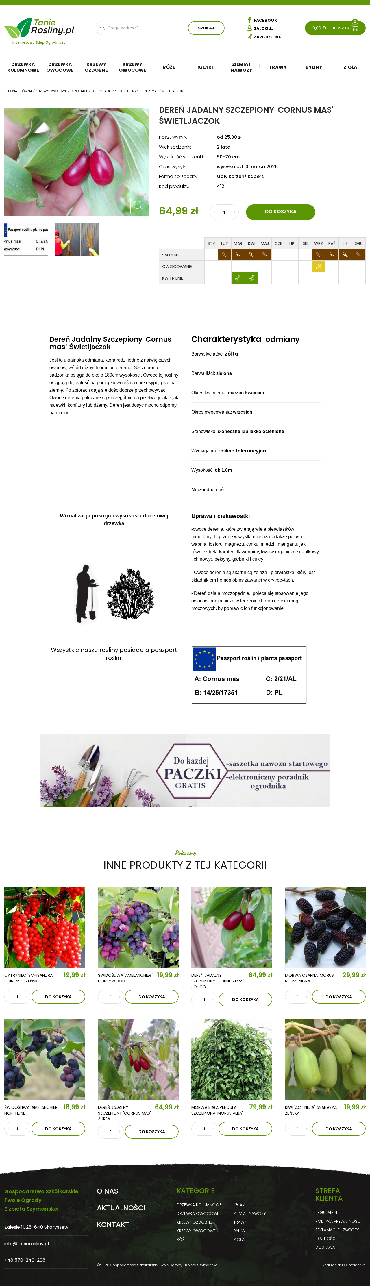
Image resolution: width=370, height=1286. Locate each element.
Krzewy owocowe (132, 67)
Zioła (350, 67)
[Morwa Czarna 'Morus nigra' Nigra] (325, 927)
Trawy (278, 67)
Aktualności (121, 1208)
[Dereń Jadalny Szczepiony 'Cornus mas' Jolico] (231, 927)
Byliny (314, 67)
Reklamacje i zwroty (337, 1230)
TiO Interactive (353, 1265)
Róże (169, 67)
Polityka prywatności (338, 1221)
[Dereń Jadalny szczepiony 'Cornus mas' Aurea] (138, 1059)
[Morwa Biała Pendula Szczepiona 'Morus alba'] (231, 1059)
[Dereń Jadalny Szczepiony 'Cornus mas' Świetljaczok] (138, 205)
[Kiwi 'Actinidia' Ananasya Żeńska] (325, 1059)
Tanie (53, 24)
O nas (107, 1191)
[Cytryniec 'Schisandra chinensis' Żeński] (44, 927)
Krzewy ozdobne (96, 67)
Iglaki (205, 67)
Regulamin (326, 1212)
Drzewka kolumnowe (23, 67)
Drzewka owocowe (60, 67)
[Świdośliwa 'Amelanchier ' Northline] (44, 1059)
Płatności (325, 1238)
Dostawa (325, 1247)
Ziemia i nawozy (241, 67)
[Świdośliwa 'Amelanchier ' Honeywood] (138, 927)
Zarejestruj (268, 37)
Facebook (265, 20)
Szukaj (206, 28)
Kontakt (113, 1225)
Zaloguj (264, 29)
